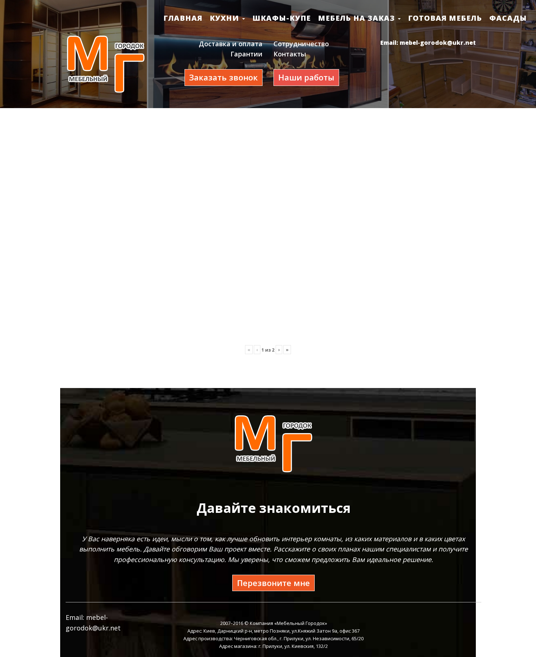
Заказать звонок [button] (223, 77)
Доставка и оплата (231, 43)
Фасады (508, 18)
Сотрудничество (301, 43)
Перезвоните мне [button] (273, 582)
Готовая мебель (445, 18)
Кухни (225, 18)
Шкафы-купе (281, 18)
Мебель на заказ (357, 18)
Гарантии (246, 54)
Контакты (289, 54)
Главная (182, 18)
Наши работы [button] (306, 77)
